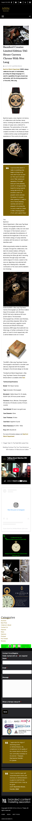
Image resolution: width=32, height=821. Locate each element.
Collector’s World (6, 625)
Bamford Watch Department (11, 69)
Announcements (5, 618)
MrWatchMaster (18, 66)
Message (6, 677)
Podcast (3, 636)
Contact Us (4, 627)
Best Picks (4, 623)
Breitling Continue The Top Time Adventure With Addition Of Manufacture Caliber (16, 448)
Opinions (3, 634)
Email (4, 668)
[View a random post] (30, 16)
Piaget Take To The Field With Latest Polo (15, 443)
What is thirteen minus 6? (11, 702)
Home (3, 814)
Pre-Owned (4, 638)
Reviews (3, 641)
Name (5, 658)
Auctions (3, 620)
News (2, 632)
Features (3, 629)
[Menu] (2, 16)
